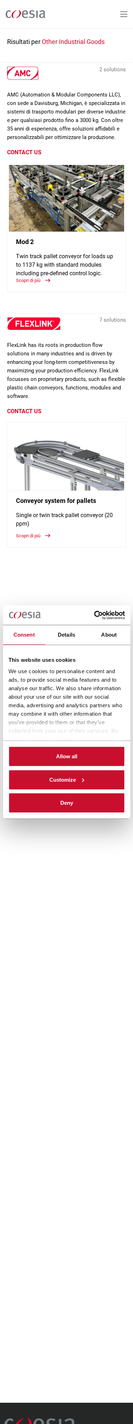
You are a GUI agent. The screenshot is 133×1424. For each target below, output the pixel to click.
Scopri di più (28, 280)
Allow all (66, 756)
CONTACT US (24, 152)
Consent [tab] (24, 635)
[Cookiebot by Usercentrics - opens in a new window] (95, 615)
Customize (62, 779)
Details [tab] (66, 635)
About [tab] (109, 635)
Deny (66, 803)
